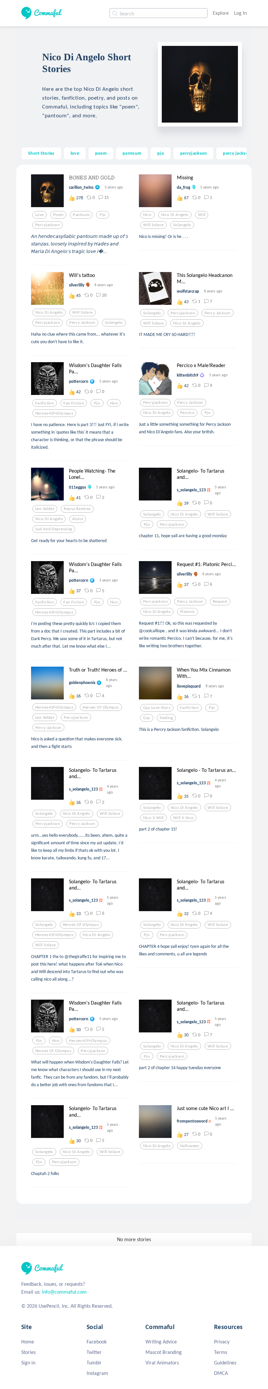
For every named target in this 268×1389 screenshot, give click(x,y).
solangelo (182, 225)
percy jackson (237, 153)
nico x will (153, 817)
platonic (187, 611)
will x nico (183, 817)
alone (77, 519)
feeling (166, 717)
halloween (189, 1146)
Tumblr (94, 1363)
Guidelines (225, 1363)
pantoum (132, 153)
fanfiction (44, 403)
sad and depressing (53, 529)
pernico (187, 412)
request (220, 601)
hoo (114, 403)
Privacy (221, 1342)
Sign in (28, 1363)
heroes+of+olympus (54, 413)
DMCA (221, 1373)
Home (27, 1342)
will (202, 214)
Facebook (97, 1342)
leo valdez (44, 508)
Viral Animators (162, 1363)
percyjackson (193, 153)
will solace (153, 225)
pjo (160, 153)
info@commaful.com (64, 1292)
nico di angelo (175, 214)
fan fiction (73, 403)
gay (146, 717)
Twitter (94, 1352)
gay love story (157, 707)
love (75, 153)
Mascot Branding (163, 1352)
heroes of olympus (101, 707)
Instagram (97, 1373)
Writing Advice (161, 1342)
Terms (220, 1352)
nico (147, 214)
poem (101, 153)
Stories (28, 1352)
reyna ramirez (77, 508)
